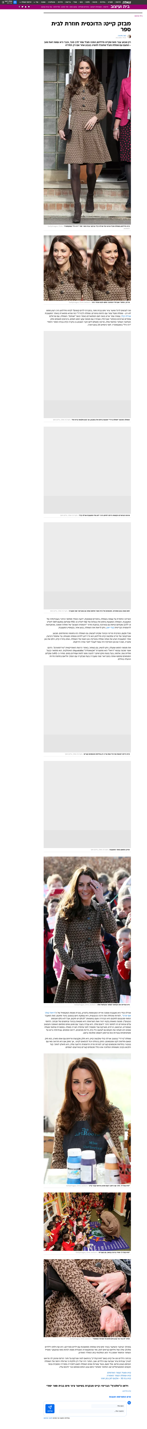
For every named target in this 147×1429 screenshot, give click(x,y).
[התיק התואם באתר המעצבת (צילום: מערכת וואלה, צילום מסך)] (87, 806)
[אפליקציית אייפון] (25, 6)
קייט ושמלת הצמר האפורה (119, 1376)
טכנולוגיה (51, 2)
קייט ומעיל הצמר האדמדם (119, 1373)
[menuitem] (117, 2)
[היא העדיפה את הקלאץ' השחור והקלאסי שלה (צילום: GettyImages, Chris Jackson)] (87, 932)
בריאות (68, 2)
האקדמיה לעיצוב (96, 7)
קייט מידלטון (127, 1391)
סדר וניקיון (64, 7)
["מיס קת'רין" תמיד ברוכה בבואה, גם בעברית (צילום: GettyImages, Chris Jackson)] (87, 1223)
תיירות (60, 2)
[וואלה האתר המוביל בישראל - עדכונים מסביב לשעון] (127, 2)
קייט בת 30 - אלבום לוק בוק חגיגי (116, 1379)
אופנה (43, 2)
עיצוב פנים (73, 7)
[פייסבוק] (19, 6)
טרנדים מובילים (83, 7)
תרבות (94, 2)
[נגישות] (3, 2)
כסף (81, 2)
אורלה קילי (126, 316)
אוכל (75, 2)
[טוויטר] (22, 6)
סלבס (88, 2)
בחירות (102, 2)
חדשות (118, 2)
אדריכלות (56, 7)
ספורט (110, 2)
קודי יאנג (110, 628)
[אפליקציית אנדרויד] (28, 6)
